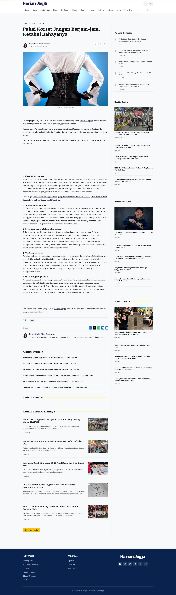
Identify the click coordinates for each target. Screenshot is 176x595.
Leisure (110, 10)
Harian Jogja (60, 309)
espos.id (71, 561)
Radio (119, 10)
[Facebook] (120, 564)
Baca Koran (128, 10)
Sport (83, 10)
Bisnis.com (72, 564)
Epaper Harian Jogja (32, 312)
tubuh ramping (86, 121)
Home (27, 10)
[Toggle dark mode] (151, 4)
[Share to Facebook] (90, 328)
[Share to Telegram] (106, 328)
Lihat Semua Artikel (31, 530)
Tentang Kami (28, 561)
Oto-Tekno (65, 10)
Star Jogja (72, 568)
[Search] (146, 4)
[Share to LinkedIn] (102, 328)
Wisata (74, 10)
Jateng (91, 10)
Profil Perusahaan (29, 572)
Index (149, 10)
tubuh (32, 320)
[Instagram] (130, 564)
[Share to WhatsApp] (98, 328)
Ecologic (100, 10)
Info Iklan (26, 580)
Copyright (27, 568)
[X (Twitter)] (125, 564)
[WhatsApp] (146, 564)
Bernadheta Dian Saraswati (39, 44)
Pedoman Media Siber (31, 564)
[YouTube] (135, 564)
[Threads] (140, 564)
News (35, 10)
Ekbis (55, 10)
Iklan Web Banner (29, 576)
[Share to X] (94, 328)
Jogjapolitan (45, 10)
